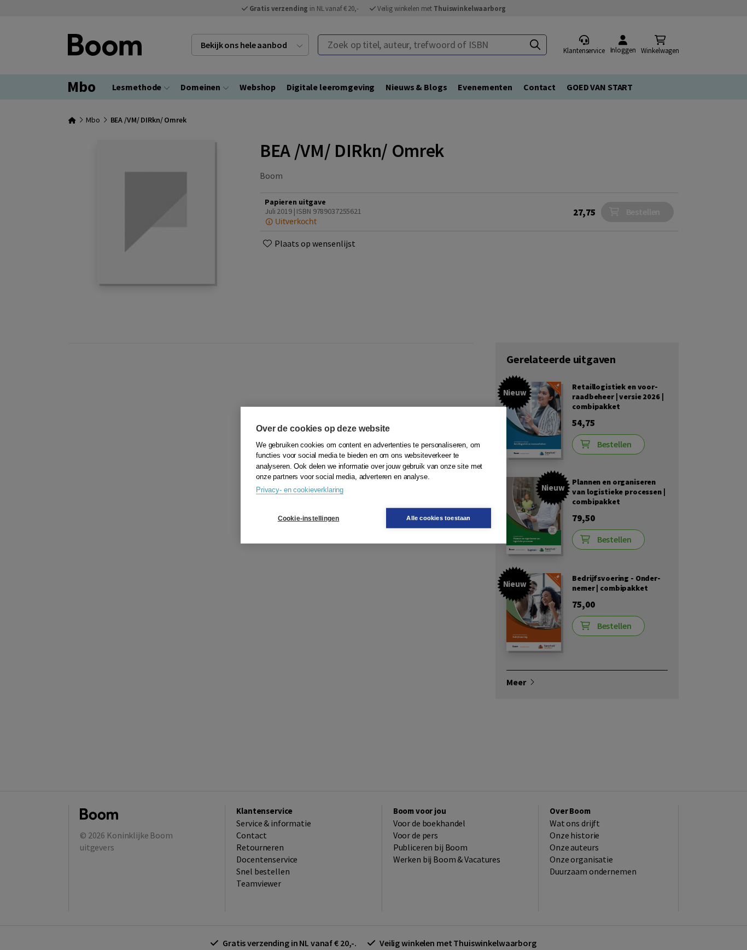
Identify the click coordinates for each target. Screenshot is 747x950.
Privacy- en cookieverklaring (299, 489)
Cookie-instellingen (309, 518)
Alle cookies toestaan (438, 518)
